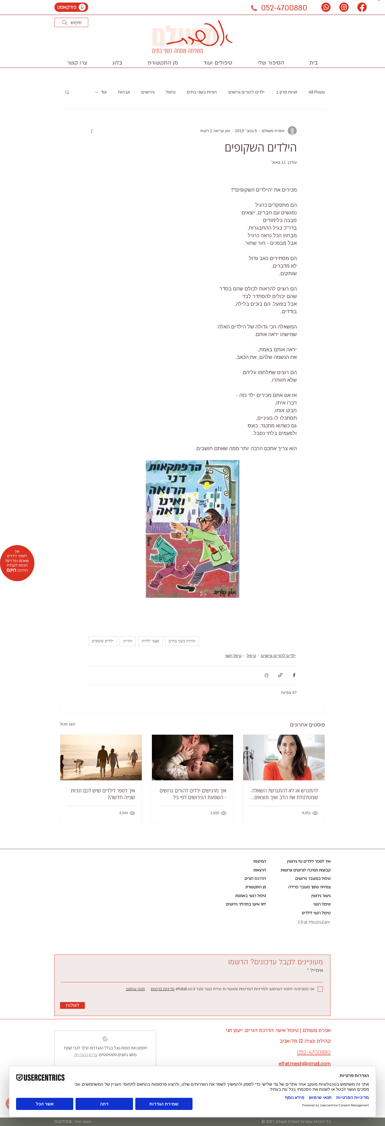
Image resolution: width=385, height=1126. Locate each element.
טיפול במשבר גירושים (313, 878)
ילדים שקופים (103, 641)
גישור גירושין (321, 895)
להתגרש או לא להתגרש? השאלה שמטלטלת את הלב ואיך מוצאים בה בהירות (284, 794)
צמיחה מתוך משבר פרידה (309, 887)
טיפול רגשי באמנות (250, 895)
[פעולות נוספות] (91, 130)
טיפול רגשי (322, 904)
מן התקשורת (255, 887)
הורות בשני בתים (202, 92)
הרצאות (259, 870)
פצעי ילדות (150, 641)
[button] (218, 63)
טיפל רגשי (233, 655)
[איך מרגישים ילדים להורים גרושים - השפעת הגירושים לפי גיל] (192, 757)
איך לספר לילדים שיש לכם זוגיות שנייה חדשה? (103, 794)
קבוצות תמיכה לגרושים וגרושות (306, 870)
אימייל (316, 970)
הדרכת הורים (255, 878)
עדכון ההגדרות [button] (86, 1055)
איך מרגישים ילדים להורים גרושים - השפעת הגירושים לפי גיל (193, 794)
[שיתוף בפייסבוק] (294, 675)
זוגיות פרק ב (286, 92)
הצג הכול (67, 724)
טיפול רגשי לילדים (316, 913)
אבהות (124, 92)
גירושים (147, 92)
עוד (104, 92)
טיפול (171, 92)
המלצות (259, 861)
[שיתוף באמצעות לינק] (280, 675)
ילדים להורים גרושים (246, 92)
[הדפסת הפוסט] (266, 675)
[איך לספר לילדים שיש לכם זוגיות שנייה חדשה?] (101, 757)
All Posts (317, 92)
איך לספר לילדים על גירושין (309, 861)
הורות (127, 641)
